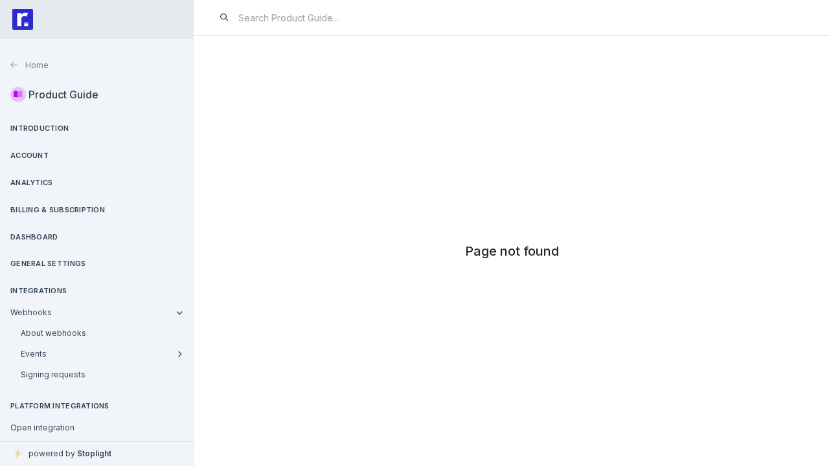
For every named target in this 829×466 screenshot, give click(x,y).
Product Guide (63, 94)
